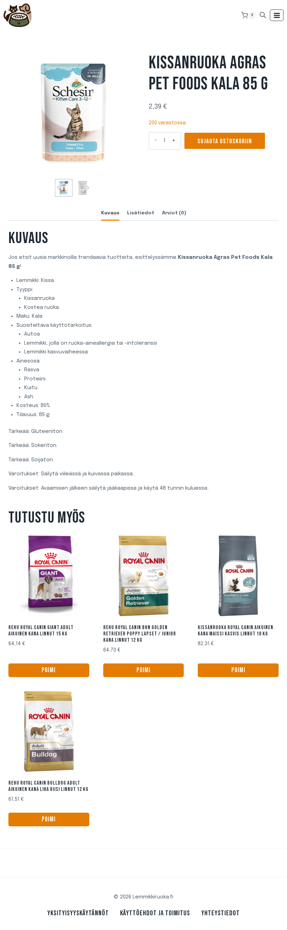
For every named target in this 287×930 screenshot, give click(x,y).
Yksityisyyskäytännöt (78, 913)
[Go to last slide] (58, 187)
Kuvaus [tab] (110, 213)
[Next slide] (87, 187)
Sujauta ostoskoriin (224, 141)
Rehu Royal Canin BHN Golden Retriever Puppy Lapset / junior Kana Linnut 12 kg (139, 633)
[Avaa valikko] (277, 15)
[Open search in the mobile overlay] (262, 15)
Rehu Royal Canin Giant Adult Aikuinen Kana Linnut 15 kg (41, 630)
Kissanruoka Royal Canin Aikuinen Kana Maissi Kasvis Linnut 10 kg (235, 630)
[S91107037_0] (73, 112)
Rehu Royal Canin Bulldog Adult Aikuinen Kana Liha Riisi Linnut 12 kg (48, 786)
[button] (63, 188)
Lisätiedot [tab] (140, 213)
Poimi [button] (49, 670)
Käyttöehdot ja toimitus (155, 913)
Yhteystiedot (220, 913)
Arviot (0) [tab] (174, 213)
